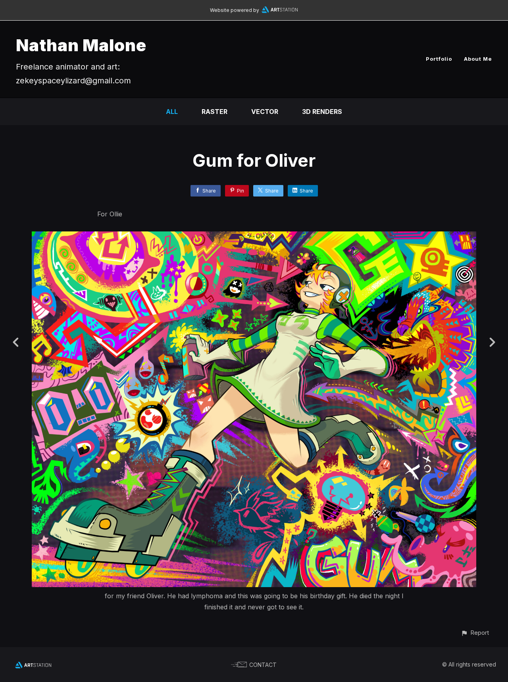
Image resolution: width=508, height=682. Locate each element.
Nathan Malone (81, 45)
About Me (478, 59)
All (172, 112)
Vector (264, 112)
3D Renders (322, 112)
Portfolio (439, 59)
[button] (475, 632)
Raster (214, 112)
